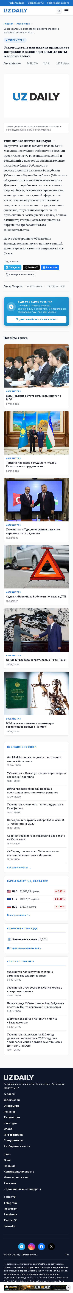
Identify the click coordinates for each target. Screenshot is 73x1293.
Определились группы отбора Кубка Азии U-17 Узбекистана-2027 (36, 821)
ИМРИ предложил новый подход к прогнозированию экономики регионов (32, 790)
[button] (59, 11)
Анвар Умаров (12, 63)
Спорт (8, 1129)
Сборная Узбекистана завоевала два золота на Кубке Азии (36, 837)
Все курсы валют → (19, 915)
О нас (7, 1160)
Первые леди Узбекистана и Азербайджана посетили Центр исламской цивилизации (35, 1005)
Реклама (10, 1183)
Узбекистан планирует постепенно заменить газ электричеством (30, 973)
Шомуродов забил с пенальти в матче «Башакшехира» (32, 1020)
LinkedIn (9, 1226)
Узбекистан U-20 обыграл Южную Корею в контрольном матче (34, 989)
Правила (9, 1166)
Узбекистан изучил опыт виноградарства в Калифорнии (35, 806)
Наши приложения (16, 1177)
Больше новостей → (19, 867)
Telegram (14, 267)
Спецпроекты (36, 2)
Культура (10, 1123)
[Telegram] (21, 1246)
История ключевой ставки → (24, 948)
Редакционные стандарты (22, 1189)
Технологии (12, 1117)
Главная (8, 23)
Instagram (10, 1208)
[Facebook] (41, 1246)
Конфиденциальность (19, 1171)
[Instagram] (31, 1246)
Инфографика (16, 2)
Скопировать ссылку (21, 274)
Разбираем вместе (58, 2)
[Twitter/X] (51, 1246)
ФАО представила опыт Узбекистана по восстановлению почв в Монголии (33, 853)
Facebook (51, 267)
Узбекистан (23, 23)
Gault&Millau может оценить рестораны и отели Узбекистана (34, 759)
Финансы (10, 1111)
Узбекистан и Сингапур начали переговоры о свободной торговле (36, 775)
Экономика (11, 1105)
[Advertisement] (36, 1288)
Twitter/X (33, 267)
